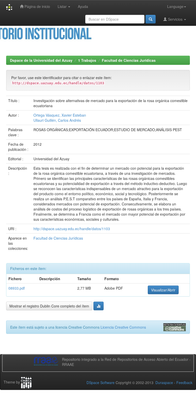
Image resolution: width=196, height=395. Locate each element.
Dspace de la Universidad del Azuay (41, 60)
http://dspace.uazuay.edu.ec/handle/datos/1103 (71, 228)
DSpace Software (101, 382)
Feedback (184, 382)
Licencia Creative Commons (123, 327)
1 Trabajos (87, 60)
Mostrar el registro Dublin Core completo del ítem (49, 305)
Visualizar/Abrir (163, 289)
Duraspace (164, 382)
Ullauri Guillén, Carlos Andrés (57, 120)
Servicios (175, 19)
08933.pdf (16, 288)
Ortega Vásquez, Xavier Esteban (59, 115)
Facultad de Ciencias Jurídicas (129, 60)
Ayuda (83, 6)
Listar (63, 6)
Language (175, 6)
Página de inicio (36, 6)
